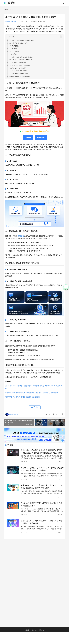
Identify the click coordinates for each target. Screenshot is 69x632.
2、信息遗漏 (13, 48)
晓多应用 (41, 630)
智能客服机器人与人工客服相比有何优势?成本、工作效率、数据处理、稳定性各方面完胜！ (42, 486)
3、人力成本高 (14, 51)
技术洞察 (11, 521)
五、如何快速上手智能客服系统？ (18, 74)
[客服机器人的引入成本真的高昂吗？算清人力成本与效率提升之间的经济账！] (13, 523)
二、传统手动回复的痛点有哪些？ (18, 43)
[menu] (63, 2)
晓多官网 (34, 630)
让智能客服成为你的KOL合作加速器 (19, 76)
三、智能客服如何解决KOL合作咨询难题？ (21, 57)
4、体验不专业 (14, 54)
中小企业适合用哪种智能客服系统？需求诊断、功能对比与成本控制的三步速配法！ (32, 393)
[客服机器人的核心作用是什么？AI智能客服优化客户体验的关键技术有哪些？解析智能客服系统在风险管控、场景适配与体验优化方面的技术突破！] (13, 452)
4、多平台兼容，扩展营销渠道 (18, 70)
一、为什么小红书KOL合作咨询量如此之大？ (22, 40)
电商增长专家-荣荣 (10, 21)
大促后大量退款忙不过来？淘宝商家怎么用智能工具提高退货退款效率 (41, 504)
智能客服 (21, 236)
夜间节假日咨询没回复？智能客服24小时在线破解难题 (22, 397)
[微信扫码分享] (46, 414)
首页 (5, 9)
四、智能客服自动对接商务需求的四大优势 (21, 60)
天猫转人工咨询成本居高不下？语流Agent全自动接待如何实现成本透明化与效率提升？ (42, 469)
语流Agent (11, 450)
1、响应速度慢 (14, 46)
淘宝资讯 (11, 503)
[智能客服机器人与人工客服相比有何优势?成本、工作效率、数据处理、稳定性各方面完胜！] (13, 487)
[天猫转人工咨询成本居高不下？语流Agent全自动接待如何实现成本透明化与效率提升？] (13, 470)
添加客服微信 (41, 137)
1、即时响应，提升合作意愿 (18, 62)
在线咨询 (28, 137)
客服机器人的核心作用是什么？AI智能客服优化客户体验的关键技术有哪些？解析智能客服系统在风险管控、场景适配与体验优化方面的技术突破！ (41, 451)
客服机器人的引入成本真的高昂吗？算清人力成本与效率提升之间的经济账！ (41, 522)
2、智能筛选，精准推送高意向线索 (20, 65)
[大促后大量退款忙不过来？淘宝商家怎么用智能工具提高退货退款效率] (13, 505)
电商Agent (34, 21)
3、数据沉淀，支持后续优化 (18, 68)
